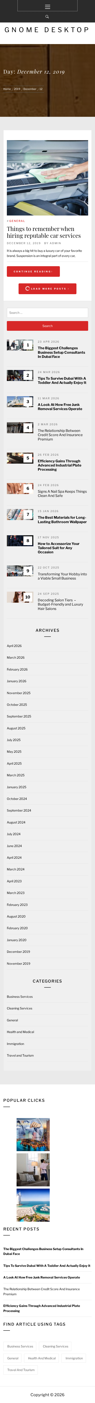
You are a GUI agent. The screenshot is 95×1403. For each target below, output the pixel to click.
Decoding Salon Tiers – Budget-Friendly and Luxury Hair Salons (60, 604)
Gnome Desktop (47, 30)
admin (55, 243)
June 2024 (14, 846)
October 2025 (17, 704)
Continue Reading (32, 271)
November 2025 (18, 693)
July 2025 (14, 740)
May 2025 (14, 751)
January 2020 (17, 940)
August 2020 (16, 916)
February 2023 (17, 905)
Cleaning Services (19, 1008)
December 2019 (18, 951)
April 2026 (14, 646)
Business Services (20, 996)
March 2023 (16, 893)
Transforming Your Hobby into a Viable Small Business (62, 576)
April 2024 (14, 857)
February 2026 (17, 669)
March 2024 (16, 869)
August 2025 (16, 728)
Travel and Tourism (20, 1055)
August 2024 (16, 822)
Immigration (15, 1044)
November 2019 (18, 963)
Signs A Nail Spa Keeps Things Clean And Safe (62, 493)
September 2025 (19, 716)
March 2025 (16, 775)
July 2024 (14, 834)
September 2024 (19, 810)
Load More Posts (49, 288)
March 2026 (16, 657)
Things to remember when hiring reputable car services (44, 232)
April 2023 (14, 881)
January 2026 (16, 681)
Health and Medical (20, 1032)
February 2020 (17, 928)
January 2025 (16, 787)
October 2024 (17, 799)
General (17, 221)
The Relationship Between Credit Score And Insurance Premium (60, 435)
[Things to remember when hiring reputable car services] (47, 178)
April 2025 (14, 763)
